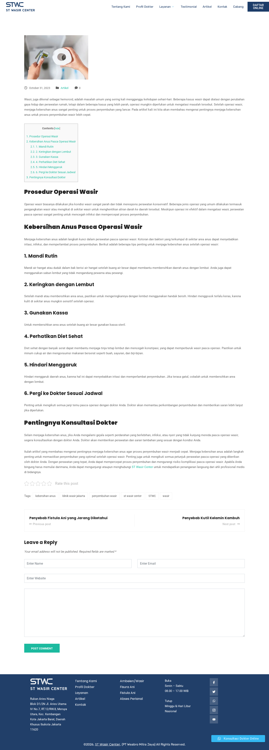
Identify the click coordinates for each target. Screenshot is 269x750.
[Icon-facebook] (214, 682)
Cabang (238, 6)
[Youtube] (214, 719)
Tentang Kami (120, 6)
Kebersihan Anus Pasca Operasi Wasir (51, 141)
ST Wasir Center (142, 467)
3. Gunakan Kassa (44, 156)
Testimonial (189, 6)
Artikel (207, 6)
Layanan (165, 6)
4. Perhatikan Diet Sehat (48, 162)
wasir (166, 496)
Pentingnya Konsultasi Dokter (46, 177)
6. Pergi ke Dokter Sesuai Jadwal (53, 172)
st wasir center (133, 496)
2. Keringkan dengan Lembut (51, 151)
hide (57, 128)
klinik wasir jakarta (73, 496)
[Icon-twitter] (214, 691)
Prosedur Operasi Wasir (42, 136)
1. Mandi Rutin (42, 146)
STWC (152, 496)
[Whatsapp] (214, 701)
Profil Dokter (144, 6)
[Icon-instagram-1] (214, 710)
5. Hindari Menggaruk (46, 167)
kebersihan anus (45, 496)
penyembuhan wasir (104, 496)
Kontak (222, 6)
